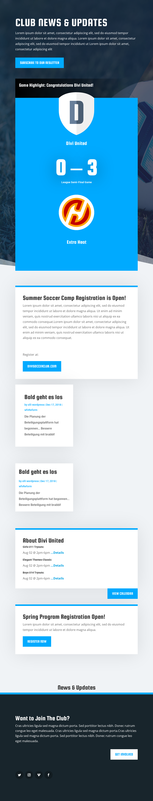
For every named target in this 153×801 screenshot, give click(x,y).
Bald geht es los (43, 397)
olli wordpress (36, 404)
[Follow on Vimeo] (39, 775)
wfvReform (30, 409)
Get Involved (124, 754)
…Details (57, 553)
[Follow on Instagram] (29, 775)
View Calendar (122, 593)
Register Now (36, 641)
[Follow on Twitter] (19, 775)
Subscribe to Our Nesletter (39, 63)
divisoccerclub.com (42, 366)
